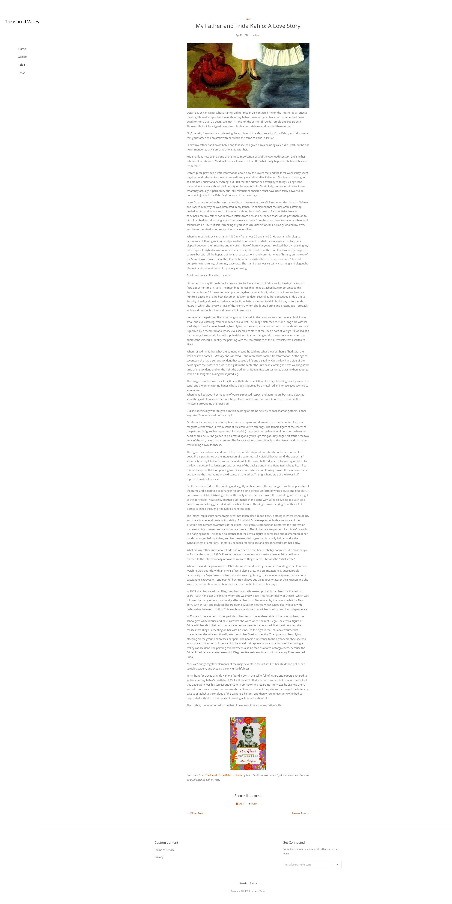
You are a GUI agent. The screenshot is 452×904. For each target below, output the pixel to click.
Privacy (253, 883)
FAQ (22, 72)
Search (243, 883)
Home (22, 48)
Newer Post (299, 813)
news (248, 18)
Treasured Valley (257, 891)
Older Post (196, 813)
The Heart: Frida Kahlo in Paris (223, 775)
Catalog (22, 56)
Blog (22, 64)
